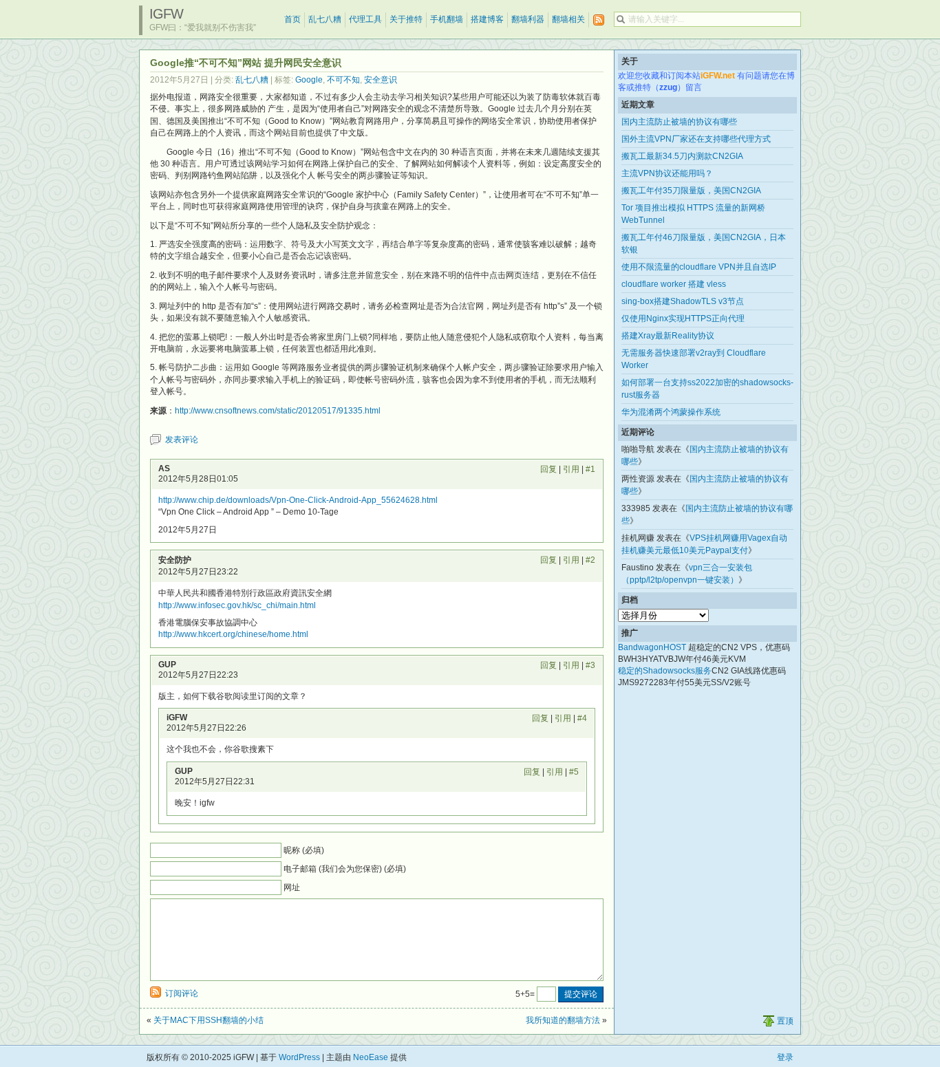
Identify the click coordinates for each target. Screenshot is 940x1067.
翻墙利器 (527, 19)
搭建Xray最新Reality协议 (667, 336)
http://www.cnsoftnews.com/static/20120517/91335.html (278, 411)
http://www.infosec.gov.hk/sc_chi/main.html (237, 605)
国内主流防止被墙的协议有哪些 (679, 122)
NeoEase (370, 1057)
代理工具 (365, 19)
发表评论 (181, 439)
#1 (590, 469)
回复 (548, 469)
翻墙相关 (568, 19)
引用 (571, 469)
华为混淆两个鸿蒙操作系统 (670, 412)
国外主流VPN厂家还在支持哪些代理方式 (696, 139)
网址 (292, 887)
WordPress (299, 1057)
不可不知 (343, 80)
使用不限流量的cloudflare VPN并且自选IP (698, 267)
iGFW (166, 13)
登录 (785, 1057)
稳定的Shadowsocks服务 (665, 671)
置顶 (785, 1021)
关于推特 (406, 19)
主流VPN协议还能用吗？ (667, 173)
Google (309, 80)
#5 (574, 772)
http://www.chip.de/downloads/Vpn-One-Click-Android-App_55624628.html (298, 500)
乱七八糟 (324, 19)
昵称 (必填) (304, 850)
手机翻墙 (446, 19)
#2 (590, 560)
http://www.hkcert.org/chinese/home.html (233, 634)
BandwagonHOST (652, 647)
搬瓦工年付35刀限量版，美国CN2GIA (691, 190)
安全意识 (380, 80)
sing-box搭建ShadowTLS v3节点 (682, 301)
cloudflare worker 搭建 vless (673, 284)
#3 (590, 665)
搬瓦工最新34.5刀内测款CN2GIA (682, 156)
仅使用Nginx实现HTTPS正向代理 (683, 318)
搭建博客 (487, 19)
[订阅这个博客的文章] (598, 20)
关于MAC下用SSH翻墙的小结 (208, 1020)
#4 (582, 718)
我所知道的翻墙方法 (563, 1020)
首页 (292, 19)
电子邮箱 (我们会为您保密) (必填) (345, 869)
